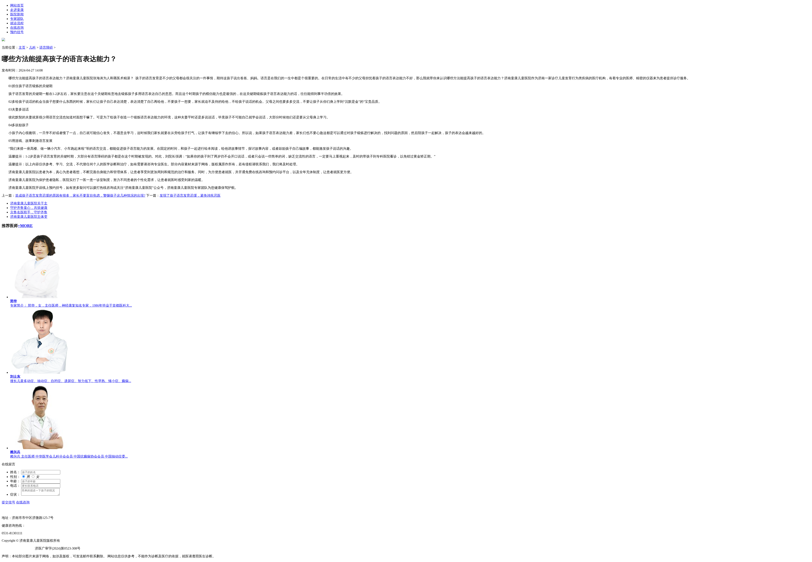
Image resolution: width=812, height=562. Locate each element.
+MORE (25, 225)
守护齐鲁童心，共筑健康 (28, 208)
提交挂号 (8, 502)
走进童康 (17, 10)
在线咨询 (17, 27)
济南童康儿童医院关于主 (28, 203)
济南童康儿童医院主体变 (28, 216)
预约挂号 (17, 32)
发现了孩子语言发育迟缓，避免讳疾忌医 (190, 195)
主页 (22, 47)
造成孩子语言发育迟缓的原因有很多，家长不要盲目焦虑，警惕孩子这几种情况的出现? (80, 195)
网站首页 (17, 5)
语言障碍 (46, 47)
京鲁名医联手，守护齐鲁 (28, 212)
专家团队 (17, 19)
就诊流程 (17, 23)
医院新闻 (17, 14)
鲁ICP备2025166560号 (18, 548)
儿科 (32, 47)
